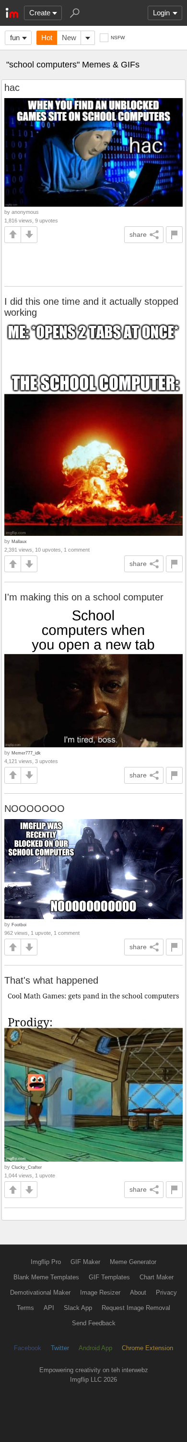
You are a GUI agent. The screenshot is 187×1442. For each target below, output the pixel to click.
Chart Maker (157, 1277)
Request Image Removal (136, 1307)
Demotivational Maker (40, 1292)
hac (12, 87)
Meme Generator (133, 1261)
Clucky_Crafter (27, 1167)
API (49, 1307)
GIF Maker (85, 1261)
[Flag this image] (174, 234)
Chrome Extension (147, 1348)
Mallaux (19, 541)
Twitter (60, 1348)
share (138, 234)
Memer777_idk (26, 752)
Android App (95, 1348)
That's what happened (51, 980)
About (138, 1292)
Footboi (19, 924)
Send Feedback (94, 1323)
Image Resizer (100, 1292)
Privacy (166, 1292)
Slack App (78, 1307)
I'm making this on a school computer (84, 597)
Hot (46, 37)
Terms (25, 1307)
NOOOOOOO (34, 808)
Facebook (27, 1348)
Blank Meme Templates (46, 1277)
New (69, 37)
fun (15, 37)
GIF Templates (109, 1277)
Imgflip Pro (46, 1261)
